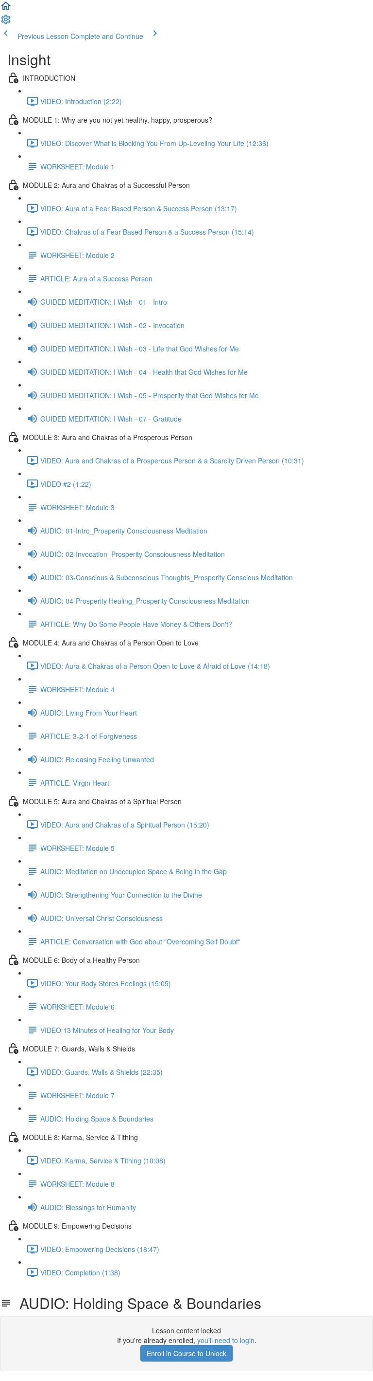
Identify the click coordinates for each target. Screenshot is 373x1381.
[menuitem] (6, 22)
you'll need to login (225, 1340)
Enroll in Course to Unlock (186, 1353)
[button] (6, 9)
